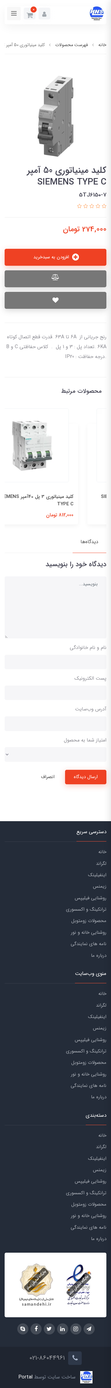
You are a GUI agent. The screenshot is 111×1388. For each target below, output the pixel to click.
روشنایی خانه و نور (88, 932)
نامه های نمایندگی (88, 944)
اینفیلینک (97, 875)
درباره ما (98, 955)
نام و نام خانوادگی (88, 647)
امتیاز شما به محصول (85, 740)
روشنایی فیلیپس (90, 898)
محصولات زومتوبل (88, 921)
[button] (44, 13)
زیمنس (99, 886)
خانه (102, 852)
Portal (25, 1377)
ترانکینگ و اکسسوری (86, 909)
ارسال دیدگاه (86, 777)
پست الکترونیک (90, 678)
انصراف (48, 777)
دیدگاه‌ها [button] (89, 542)
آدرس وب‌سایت (90, 709)
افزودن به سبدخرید (52, 257)
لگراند (101, 863)
